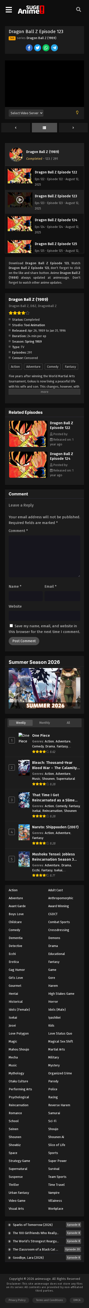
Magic (13, 1041)
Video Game (17, 1201)
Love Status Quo (60, 1033)
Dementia (15, 938)
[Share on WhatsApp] (46, 48)
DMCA (76, 1300)
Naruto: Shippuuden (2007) (55, 827)
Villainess (55, 1201)
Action (15, 366)
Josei (12, 1025)
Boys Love (16, 914)
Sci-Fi (52, 1121)
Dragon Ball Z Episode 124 (61, 456)
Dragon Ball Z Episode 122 (61, 425)
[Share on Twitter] (38, 48)
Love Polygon (19, 1033)
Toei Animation (34, 325)
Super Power (57, 1161)
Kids (51, 1025)
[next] (73, 128)
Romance (15, 1113)
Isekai (36, 811)
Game (52, 970)
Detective (15, 946)
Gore (51, 978)
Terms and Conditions (49, 1300)
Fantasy (70, 366)
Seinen (13, 1129)
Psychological (19, 1097)
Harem (53, 986)
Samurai (54, 1113)
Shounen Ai (56, 1137)
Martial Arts (56, 1049)
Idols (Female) (19, 1009)
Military (53, 1057)
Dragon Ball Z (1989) (41, 38)
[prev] (15, 128)
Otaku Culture (18, 1081)
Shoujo (53, 1129)
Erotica (14, 962)
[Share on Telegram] (55, 48)
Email (50, 586)
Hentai (13, 993)
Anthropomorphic (60, 898)
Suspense (16, 1177)
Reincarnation (52, 811)
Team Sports (57, 1177)
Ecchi (36, 870)
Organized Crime (60, 1073)
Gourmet (15, 986)
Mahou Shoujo (19, 1049)
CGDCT (53, 914)
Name (15, 586)
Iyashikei (54, 1017)
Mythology (16, 1073)
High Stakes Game (61, 993)
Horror (53, 1001)
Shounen (48, 779)
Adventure (33, 366)
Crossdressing (58, 930)
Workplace (55, 1208)
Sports (53, 1153)
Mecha (13, 1057)
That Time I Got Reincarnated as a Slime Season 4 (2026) (53, 798)
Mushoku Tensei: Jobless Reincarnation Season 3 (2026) (53, 857)
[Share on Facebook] (29, 48)
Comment (18, 530)
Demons (54, 938)
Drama (50, 746)
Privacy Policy (17, 1300)
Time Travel (56, 1185)
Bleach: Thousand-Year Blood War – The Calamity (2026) (54, 765)
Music (36, 779)
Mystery (54, 1065)
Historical (16, 1001)
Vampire (54, 1193)
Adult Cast (55, 890)
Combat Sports (59, 922)
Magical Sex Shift (60, 1041)
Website (15, 606)
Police (52, 1089)
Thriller (14, 1185)
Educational (56, 954)
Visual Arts (16, 1208)
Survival (54, 1169)
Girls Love (16, 978)
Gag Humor (17, 970)
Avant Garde (17, 906)
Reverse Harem (59, 1105)
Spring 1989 (33, 341)
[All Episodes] (44, 128)
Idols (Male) (57, 1009)
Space (13, 1153)
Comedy (52, 366)
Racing (53, 1097)
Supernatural (65, 779)
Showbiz (15, 1145)
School (14, 1121)
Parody (53, 1081)
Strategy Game (19, 1161)
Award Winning (58, 906)
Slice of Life (56, 1145)
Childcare (15, 922)
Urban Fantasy (19, 1193)
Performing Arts (20, 1089)
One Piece (41, 735)
